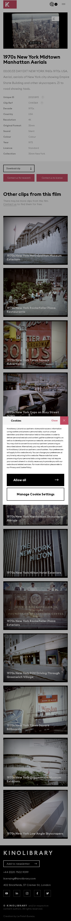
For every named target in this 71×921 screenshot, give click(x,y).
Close (54, 420)
